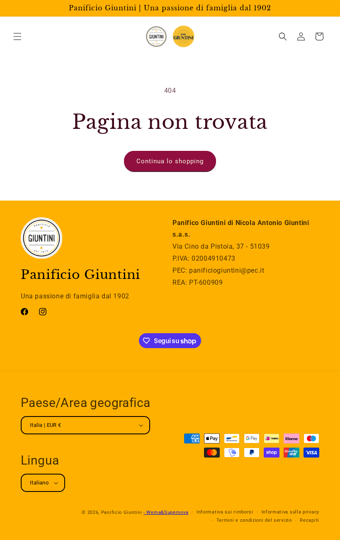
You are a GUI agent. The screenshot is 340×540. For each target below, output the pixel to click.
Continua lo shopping (170, 161)
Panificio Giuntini (121, 512)
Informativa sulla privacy (291, 512)
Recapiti (309, 520)
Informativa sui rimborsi (225, 512)
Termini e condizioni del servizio (254, 520)
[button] (17, 36)
